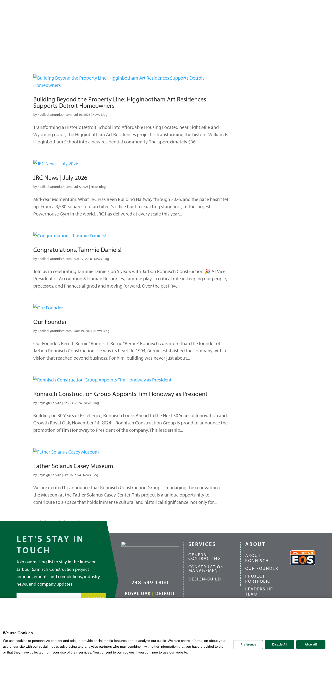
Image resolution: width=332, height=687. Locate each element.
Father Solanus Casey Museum (73, 466)
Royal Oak (138, 593)
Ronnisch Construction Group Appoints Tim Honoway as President (120, 394)
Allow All (311, 644)
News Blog (99, 115)
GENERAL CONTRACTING (204, 556)
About (140, 30)
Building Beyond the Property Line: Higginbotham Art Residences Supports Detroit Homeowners (119, 102)
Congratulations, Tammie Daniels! (77, 250)
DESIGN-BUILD (204, 579)
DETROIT (165, 593)
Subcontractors (271, 30)
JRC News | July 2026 (60, 178)
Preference (248, 644)
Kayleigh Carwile (49, 403)
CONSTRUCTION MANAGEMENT (206, 568)
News (217, 30)
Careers (238, 30)
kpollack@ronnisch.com (55, 115)
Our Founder (50, 322)
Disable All (279, 644)
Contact (309, 30)
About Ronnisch (257, 558)
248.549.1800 (150, 582)
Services (168, 30)
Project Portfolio (258, 579)
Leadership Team (259, 592)
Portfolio (194, 30)
